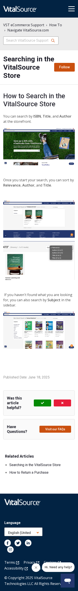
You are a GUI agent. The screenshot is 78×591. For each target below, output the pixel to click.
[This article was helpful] (42, 402)
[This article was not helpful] (62, 402)
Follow (64, 67)
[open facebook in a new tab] (7, 543)
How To (55, 25)
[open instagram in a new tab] (10, 549)
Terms (10, 562)
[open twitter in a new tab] (18, 543)
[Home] (20, 9)
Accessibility (14, 568)
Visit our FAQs (55, 429)
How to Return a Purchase (29, 472)
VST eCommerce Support (23, 25)
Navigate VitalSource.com (28, 30)
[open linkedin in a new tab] (28, 543)
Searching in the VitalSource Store (35, 465)
